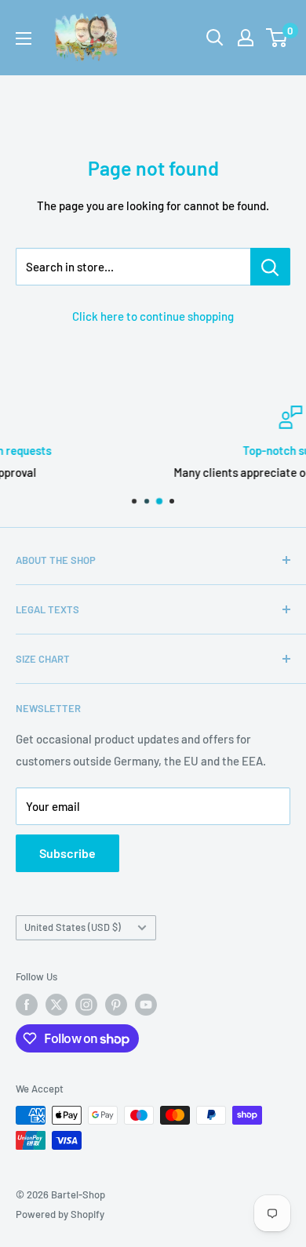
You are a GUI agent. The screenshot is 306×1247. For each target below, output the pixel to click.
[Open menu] (23, 38)
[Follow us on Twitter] (56, 1005)
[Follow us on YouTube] (146, 1005)
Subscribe (67, 852)
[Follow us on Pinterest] (116, 1005)
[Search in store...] (270, 266)
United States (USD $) (72, 927)
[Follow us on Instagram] (86, 1005)
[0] (277, 37)
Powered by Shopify (60, 1214)
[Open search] (215, 37)
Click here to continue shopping (153, 316)
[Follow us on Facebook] (27, 1005)
